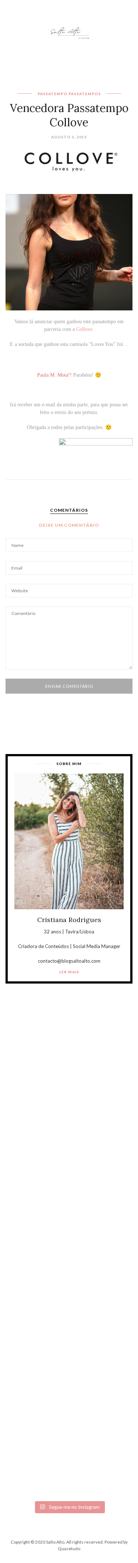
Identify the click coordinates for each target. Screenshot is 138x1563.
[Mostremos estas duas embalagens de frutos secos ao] (69, 1385)
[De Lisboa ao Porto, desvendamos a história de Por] (69, 1162)
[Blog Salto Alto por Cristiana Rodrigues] (69, 32)
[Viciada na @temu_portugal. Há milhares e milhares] (69, 1459)
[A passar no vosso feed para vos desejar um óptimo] (69, 1087)
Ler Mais (69, 972)
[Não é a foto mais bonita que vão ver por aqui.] (69, 1236)
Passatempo (52, 94)
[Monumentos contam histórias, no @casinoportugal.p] (69, 1310)
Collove (84, 329)
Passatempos (84, 94)
